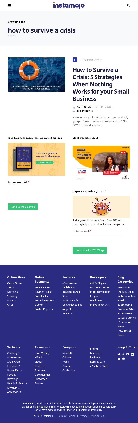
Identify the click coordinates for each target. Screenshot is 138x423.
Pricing (94, 348)
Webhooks (96, 300)
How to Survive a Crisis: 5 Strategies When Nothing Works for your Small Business (101, 84)
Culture (66, 357)
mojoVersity (42, 353)
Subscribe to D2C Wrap (90, 250)
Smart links (41, 296)
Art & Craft (13, 361)
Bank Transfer (70, 300)
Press (65, 361)
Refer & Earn (97, 361)
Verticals (13, 347)
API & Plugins (98, 283)
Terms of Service (66, 415)
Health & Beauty (17, 383)
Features (68, 277)
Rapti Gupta (84, 107)
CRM (10, 304)
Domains (12, 291)
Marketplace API (99, 304)
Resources (42, 347)
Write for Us (97, 415)
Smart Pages (42, 287)
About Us (67, 353)
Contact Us (68, 370)
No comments (84, 110)
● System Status (99, 366)
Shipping (12, 296)
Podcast (40, 366)
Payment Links (43, 291)
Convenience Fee (72, 304)
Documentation (99, 287)
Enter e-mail (18, 182)
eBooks (39, 357)
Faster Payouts (44, 309)
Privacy (83, 415)
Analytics (12, 300)
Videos (39, 361)
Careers (66, 366)
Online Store (16, 277)
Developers (98, 277)
